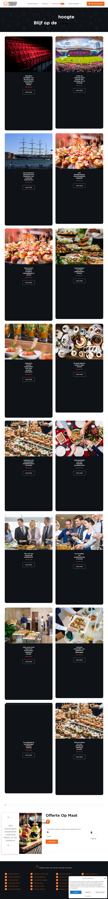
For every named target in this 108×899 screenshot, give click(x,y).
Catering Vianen (39, 886)
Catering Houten (13, 886)
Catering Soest (38, 883)
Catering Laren (64, 889)
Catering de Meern (14, 883)
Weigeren (88, 892)
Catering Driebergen (66, 886)
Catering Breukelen (14, 877)
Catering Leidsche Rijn (41, 874)
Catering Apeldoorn (91, 874)
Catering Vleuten (39, 889)
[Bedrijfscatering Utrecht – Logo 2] (10, 2)
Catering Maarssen (40, 877)
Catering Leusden (65, 883)
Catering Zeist (63, 877)
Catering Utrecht (13, 874)
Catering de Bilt (13, 880)
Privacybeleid (88, 896)
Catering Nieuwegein (40, 880)
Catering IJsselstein (14, 889)
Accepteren (76, 892)
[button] (105, 878)
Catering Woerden (65, 874)
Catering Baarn (64, 880)
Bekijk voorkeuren (100, 892)
